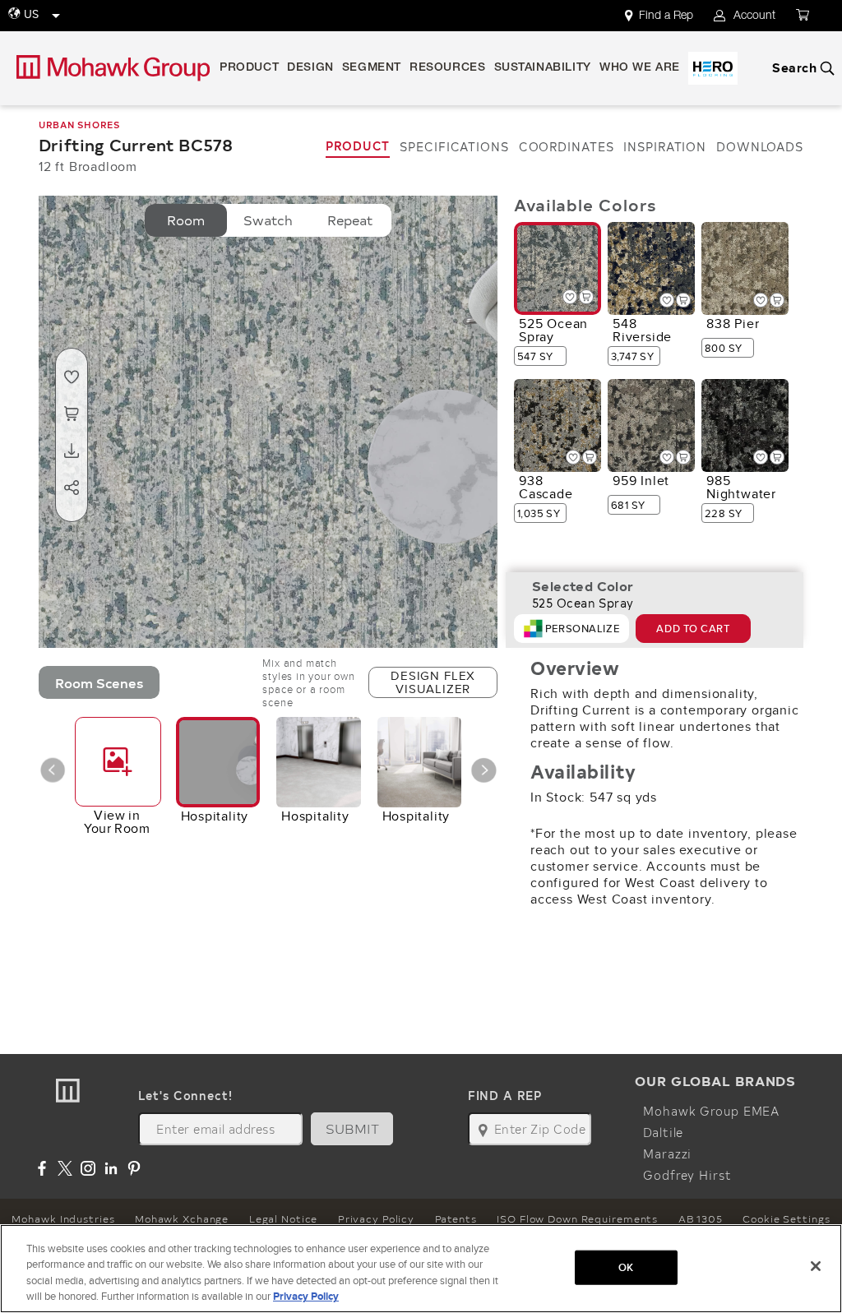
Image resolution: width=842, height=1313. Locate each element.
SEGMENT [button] (371, 68)
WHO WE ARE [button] (639, 68)
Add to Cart (692, 628)
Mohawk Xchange (182, 1218)
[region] (421, 1268)
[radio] (186, 220)
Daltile (663, 1132)
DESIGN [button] (310, 68)
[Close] (816, 1266)
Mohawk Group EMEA (711, 1111)
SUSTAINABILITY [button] (542, 68)
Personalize (582, 628)
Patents (456, 1218)
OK (625, 1267)
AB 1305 (700, 1218)
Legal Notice (283, 1218)
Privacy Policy (376, 1218)
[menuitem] (668, 15)
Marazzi (667, 1153)
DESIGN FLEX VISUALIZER (433, 682)
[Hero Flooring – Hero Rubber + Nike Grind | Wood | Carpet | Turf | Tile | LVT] (713, 68)
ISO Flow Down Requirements (577, 1218)
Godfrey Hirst (687, 1175)
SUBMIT (353, 1128)
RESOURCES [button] (447, 68)
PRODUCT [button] (249, 68)
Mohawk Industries (63, 1218)
